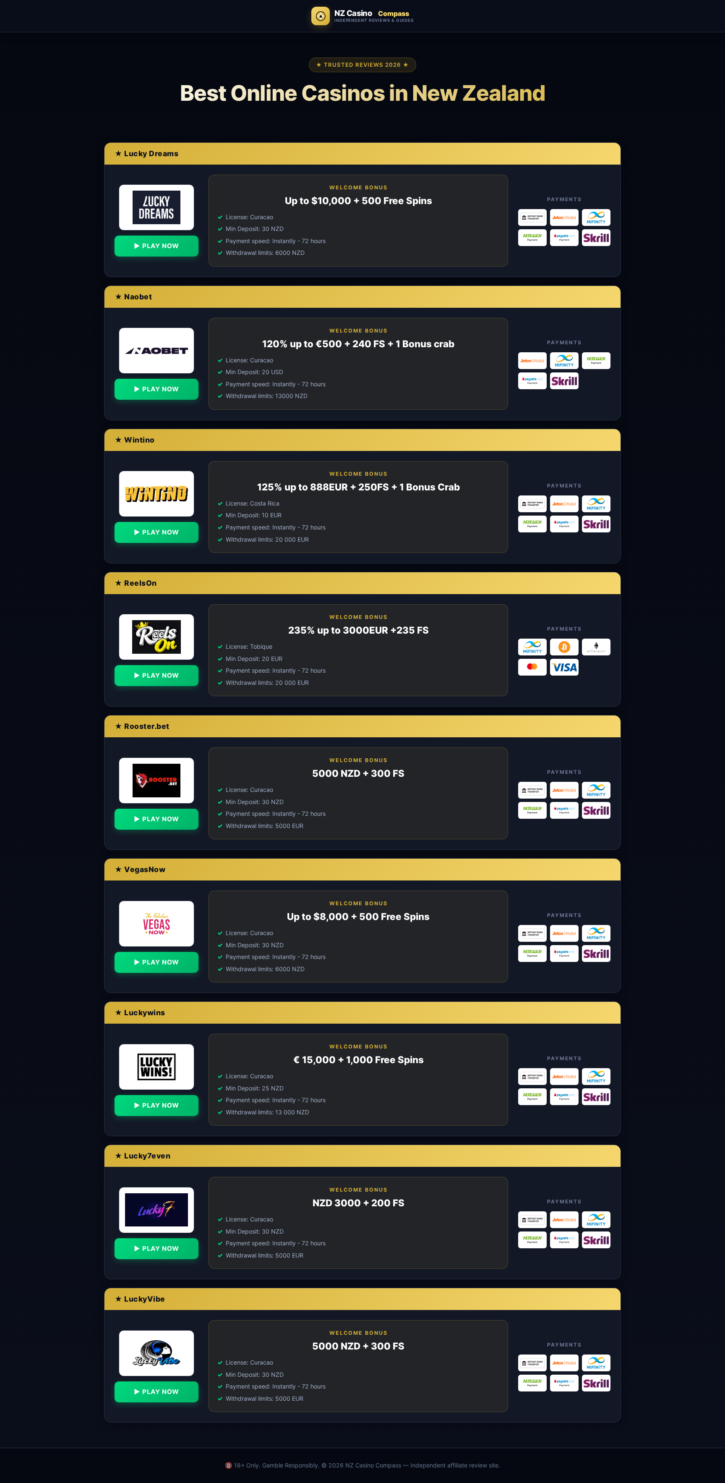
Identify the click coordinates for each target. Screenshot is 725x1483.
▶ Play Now (156, 246)
